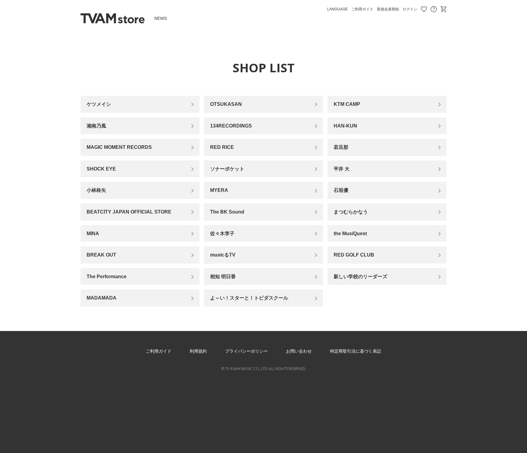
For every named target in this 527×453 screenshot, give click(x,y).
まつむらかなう (351, 211)
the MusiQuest (350, 233)
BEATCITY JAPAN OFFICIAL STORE (129, 211)
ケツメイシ (99, 104)
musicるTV (222, 254)
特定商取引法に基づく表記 (355, 351)
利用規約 (198, 351)
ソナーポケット (227, 168)
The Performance (107, 276)
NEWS (160, 18)
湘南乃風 (96, 125)
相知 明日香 (223, 276)
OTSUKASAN (226, 104)
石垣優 (341, 190)
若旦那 (341, 147)
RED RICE (222, 147)
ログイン (410, 9)
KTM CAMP (347, 104)
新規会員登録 (388, 9)
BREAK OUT (101, 254)
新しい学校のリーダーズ (360, 276)
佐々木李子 (222, 233)
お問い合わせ (434, 9)
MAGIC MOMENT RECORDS (119, 147)
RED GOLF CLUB (354, 254)
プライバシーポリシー (246, 351)
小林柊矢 (96, 190)
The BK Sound (227, 211)
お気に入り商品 (424, 9)
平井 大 (342, 168)
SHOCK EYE (101, 168)
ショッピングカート (443, 9)
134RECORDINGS (231, 125)
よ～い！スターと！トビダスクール (249, 297)
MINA (93, 233)
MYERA (219, 190)
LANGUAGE (337, 9)
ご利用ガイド (362, 9)
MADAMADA (102, 297)
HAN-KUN (345, 125)
